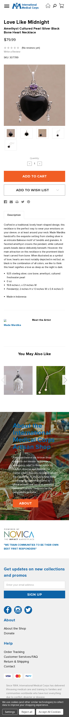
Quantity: (34, 158)
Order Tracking (14, 652)
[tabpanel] (18, 380)
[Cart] (61, 5)
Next (65, 380)
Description (14, 215)
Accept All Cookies (50, 712)
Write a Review (12, 51)
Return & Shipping (16, 662)
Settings (10, 712)
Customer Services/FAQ (21, 657)
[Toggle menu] (6, 6)
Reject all (27, 712)
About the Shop (15, 628)
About (25, 503)
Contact (9, 666)
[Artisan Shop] (48, 5)
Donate (9, 633)
